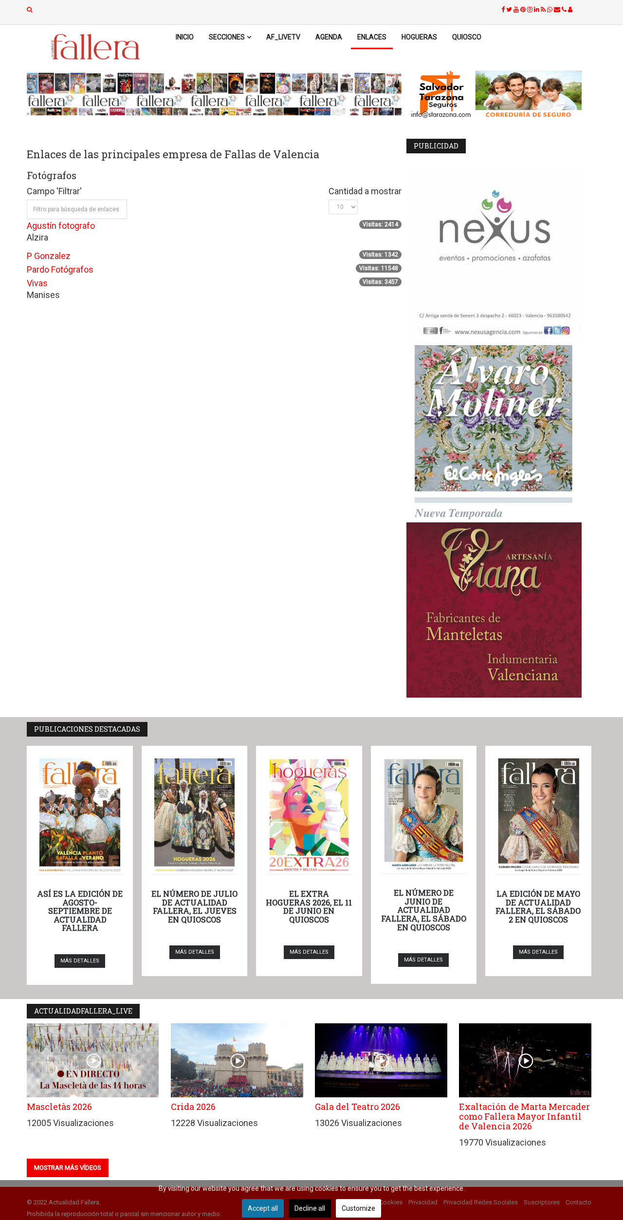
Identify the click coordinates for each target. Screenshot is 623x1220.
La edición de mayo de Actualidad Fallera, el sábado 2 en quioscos (538, 906)
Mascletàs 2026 (59, 1106)
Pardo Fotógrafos (60, 269)
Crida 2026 (193, 1106)
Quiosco (466, 37)
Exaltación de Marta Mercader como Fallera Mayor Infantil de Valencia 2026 (524, 1116)
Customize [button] (358, 1208)
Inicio (185, 37)
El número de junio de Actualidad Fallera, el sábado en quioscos (423, 909)
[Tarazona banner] (498, 95)
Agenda (328, 37)
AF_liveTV (283, 37)
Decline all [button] (309, 1208)
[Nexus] (498, 255)
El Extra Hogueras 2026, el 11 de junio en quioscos (309, 906)
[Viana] (498, 610)
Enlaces (371, 37)
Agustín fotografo (61, 226)
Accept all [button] (263, 1208)
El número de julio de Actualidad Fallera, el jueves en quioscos (194, 906)
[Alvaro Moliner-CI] (498, 432)
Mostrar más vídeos (67, 1167)
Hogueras (419, 37)
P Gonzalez (49, 256)
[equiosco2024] (214, 94)
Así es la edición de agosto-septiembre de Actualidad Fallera (80, 910)
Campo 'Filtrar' (55, 191)
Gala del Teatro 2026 (357, 1106)
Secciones (227, 37)
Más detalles (79, 961)
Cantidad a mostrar (365, 191)
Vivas (37, 283)
